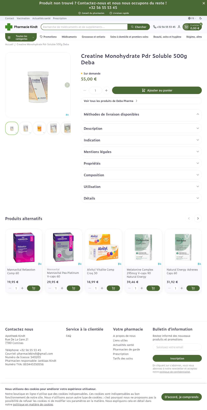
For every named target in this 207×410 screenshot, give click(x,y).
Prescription (60, 18)
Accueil (9, 44)
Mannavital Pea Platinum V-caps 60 (63, 274)
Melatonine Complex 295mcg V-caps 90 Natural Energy (140, 273)
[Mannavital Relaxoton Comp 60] (23, 247)
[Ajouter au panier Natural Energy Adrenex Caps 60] (193, 288)
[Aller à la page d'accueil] (21, 27)
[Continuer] (67, 85)
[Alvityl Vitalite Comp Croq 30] (103, 247)
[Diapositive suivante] (198, 218)
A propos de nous (124, 335)
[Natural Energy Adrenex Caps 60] (183, 247)
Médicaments (69, 36)
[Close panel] (204, 3)
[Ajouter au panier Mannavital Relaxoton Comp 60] (33, 288)
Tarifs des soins (123, 358)
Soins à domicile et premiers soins (129, 36)
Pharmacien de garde (126, 349)
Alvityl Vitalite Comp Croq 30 (100, 271)
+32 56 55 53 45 (30, 350)
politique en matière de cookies (33, 404)
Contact (9, 18)
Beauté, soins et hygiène (167, 36)
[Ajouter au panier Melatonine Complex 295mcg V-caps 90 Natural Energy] (153, 288)
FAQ (68, 335)
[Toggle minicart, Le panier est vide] (186, 27)
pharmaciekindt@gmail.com (35, 353)
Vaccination (23, 18)
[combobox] (84, 27)
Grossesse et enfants (93, 36)
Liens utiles (120, 340)
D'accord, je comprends (181, 397)
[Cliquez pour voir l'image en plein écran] (38, 85)
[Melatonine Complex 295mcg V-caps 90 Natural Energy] (143, 247)
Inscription (177, 358)
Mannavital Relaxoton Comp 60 (21, 271)
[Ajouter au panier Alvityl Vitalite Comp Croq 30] (113, 288)
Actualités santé (41, 18)
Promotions (50, 36)
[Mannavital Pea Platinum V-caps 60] (63, 247)
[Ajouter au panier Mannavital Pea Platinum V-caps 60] (73, 288)
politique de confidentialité (174, 371)
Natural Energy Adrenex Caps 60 (182, 271)
